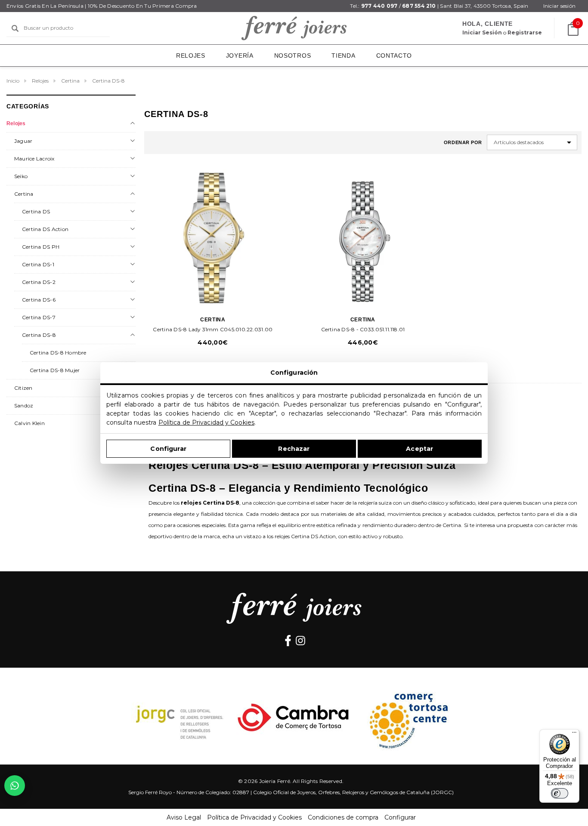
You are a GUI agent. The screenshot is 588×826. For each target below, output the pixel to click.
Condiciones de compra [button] (343, 817)
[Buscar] (15, 28)
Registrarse (525, 32)
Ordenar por (463, 142)
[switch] (559, 793)
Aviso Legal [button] (184, 817)
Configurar (168, 449)
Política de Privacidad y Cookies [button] (254, 817)
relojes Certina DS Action (305, 536)
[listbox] (532, 142)
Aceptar (419, 449)
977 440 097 (379, 6)
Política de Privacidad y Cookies (206, 422)
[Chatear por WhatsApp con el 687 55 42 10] (14, 785)
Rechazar (293, 449)
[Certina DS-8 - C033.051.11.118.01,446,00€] (363, 237)
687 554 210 (419, 6)
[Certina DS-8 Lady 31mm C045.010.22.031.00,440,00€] (213, 237)
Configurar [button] (400, 817)
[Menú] (574, 734)
